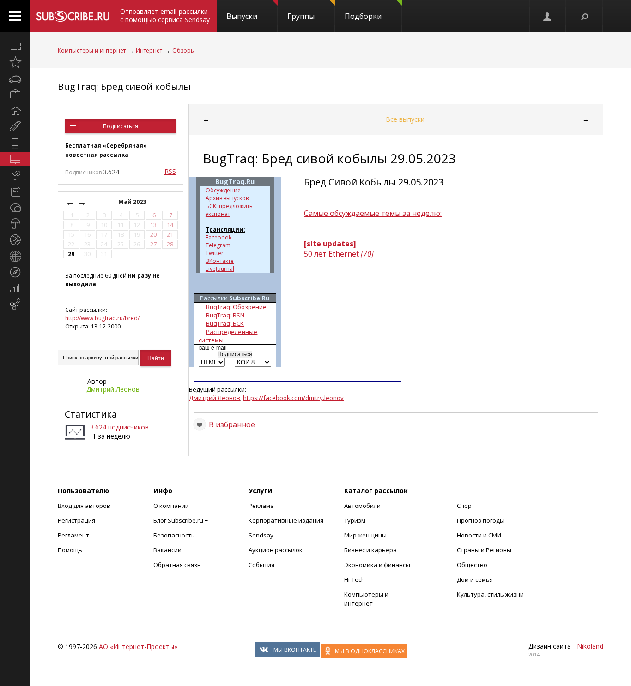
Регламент (73, 535)
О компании (171, 505)
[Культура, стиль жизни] (15, 175)
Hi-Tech (354, 579)
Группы (301, 16)
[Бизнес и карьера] (15, 94)
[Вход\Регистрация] (547, 16)
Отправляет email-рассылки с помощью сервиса (165, 15)
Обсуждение (223, 190)
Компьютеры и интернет (92, 50)
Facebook (218, 237)
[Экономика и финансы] (15, 288)
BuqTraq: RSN (225, 315)
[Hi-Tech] (15, 143)
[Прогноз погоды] (15, 224)
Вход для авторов (84, 505)
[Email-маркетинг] (15, 304)
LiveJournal (220, 269)
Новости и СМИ (479, 535)
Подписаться (120, 126)
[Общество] (15, 208)
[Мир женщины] (15, 127)
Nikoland (590, 646)
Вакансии (167, 550)
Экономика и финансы (377, 565)
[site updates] (330, 244)
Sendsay (261, 535)
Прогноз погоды (480, 520)
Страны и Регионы (484, 550)
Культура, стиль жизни (490, 594)
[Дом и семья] (15, 111)
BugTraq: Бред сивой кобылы (124, 86)
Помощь (70, 550)
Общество (472, 565)
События (261, 565)
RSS (170, 171)
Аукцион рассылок (276, 550)
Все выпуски (405, 119)
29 (71, 254)
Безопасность (174, 535)
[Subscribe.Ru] (72, 16)
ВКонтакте (220, 261)
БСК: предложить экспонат (229, 210)
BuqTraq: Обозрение (236, 307)
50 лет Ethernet (339, 254)
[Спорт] (15, 240)
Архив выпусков (227, 198)
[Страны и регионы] (15, 256)
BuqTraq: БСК (225, 323)
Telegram (218, 245)
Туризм (354, 520)
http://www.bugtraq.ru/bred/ (102, 318)
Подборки (363, 16)
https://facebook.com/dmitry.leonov (293, 398)
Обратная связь (177, 565)
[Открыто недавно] (15, 62)
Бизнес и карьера (370, 550)
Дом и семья (475, 579)
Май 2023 (132, 202)
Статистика (91, 414)
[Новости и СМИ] (15, 191)
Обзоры (183, 50)
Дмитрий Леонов (113, 389)
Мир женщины (365, 535)
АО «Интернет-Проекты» (138, 646)
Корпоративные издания (286, 520)
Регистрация (76, 520)
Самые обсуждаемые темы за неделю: (373, 213)
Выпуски (241, 16)
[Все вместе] (15, 46)
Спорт (466, 505)
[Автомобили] (15, 78)
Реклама (261, 505)
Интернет (149, 50)
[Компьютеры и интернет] (15, 159)
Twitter (215, 253)
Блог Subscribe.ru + (181, 520)
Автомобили (362, 505)
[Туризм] (15, 272)
